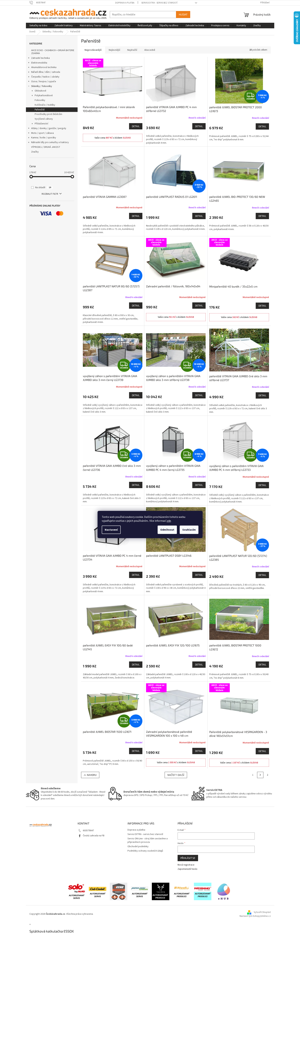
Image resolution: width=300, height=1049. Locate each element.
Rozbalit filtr (50, 194)
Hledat (183, 14)
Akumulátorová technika (43, 67)
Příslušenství (41, 123)
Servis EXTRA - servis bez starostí (159, 2)
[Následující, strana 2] (260, 775)
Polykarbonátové (44, 95)
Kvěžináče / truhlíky (45, 105)
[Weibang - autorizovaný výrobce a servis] (202, 891)
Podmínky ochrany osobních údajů (145, 851)
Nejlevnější (114, 50)
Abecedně (149, 50)
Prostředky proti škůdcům (48, 114)
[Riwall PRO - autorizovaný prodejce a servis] (181, 891)
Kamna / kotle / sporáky (43, 137)
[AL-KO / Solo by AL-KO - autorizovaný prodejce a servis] (76, 891)
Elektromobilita (39, 63)
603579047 (88, 830)
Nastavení (111, 530)
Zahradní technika (40, 58)
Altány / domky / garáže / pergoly (48, 128)
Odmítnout (167, 530)
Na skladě (43, 187)
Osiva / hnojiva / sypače (43, 81)
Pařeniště (40, 109)
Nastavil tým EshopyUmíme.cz (255, 916)
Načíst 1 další (175, 774)
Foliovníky (40, 100)
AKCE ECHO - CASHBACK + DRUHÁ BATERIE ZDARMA (52, 52)
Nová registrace (186, 865)
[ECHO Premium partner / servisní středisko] (118, 891)
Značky (35, 152)
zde (169, 521)
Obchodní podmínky (138, 846)
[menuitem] (38, 25)
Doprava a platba (124, 2)
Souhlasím (189, 530)
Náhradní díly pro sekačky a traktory (50, 142)
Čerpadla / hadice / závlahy (45, 77)
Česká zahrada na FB (93, 835)
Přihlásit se (187, 857)
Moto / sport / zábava (42, 133)
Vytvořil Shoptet (262, 912)
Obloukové (40, 91)
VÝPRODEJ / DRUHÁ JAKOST (45, 147)
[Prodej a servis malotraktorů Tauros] (160, 891)
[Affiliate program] (223, 891)
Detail (136, 126)
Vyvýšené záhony (44, 119)
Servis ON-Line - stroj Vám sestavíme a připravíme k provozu (147, 840)
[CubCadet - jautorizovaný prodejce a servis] (97, 891)
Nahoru (91, 774)
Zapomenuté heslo (187, 869)
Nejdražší (132, 50)
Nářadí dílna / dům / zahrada (45, 72)
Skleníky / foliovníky (41, 86)
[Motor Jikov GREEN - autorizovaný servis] (139, 891)
